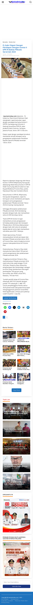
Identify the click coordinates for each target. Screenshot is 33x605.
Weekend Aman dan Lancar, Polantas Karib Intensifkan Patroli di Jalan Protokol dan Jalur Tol (9, 340)
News (14, 55)
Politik (17, 55)
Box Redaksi (4, 599)
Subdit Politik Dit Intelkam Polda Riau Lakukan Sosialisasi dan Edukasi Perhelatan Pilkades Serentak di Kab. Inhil (23, 368)
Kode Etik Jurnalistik (7, 600)
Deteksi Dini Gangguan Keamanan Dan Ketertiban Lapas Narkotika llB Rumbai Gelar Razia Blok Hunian (23, 382)
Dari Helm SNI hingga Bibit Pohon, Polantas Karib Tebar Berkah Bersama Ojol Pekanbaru (23, 354)
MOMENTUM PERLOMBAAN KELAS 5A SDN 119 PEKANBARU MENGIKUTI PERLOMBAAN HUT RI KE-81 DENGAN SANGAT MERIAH (23, 340)
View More (16, 390)
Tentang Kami (15, 599)
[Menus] (2, 2)
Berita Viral (5, 55)
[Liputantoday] (17, 2)
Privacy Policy (5, 602)
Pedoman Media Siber (21, 600)
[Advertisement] (16, 22)
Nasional (11, 55)
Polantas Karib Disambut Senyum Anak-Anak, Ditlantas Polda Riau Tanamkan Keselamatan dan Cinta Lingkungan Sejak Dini (9, 382)
